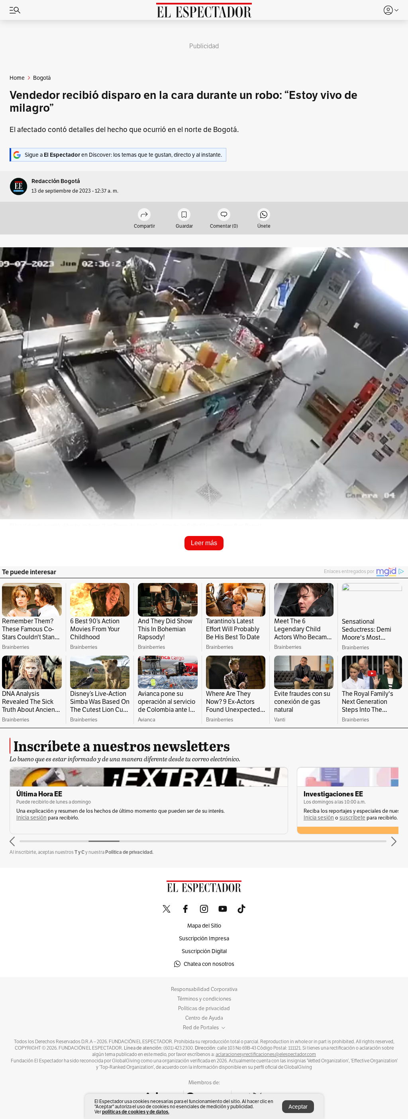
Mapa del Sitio (204, 925)
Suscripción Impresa (204, 938)
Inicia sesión (31, 817)
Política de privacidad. (129, 852)
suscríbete (352, 817)
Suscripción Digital (204, 951)
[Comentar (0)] (224, 215)
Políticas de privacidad (204, 1008)
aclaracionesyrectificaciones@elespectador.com (266, 1054)
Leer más (204, 543)
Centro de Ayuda (204, 1018)
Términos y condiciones (204, 999)
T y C (79, 852)
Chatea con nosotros (209, 963)
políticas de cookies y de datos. (135, 1112)
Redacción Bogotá (55, 181)
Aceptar (298, 1106)
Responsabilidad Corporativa (204, 989)
